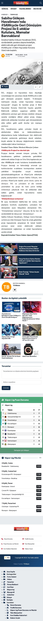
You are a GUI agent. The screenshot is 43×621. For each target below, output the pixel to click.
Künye (9, 597)
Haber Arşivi (29, 549)
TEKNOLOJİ (14, 14)
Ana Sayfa (11, 572)
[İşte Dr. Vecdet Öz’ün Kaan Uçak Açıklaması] (11, 349)
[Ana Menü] (2, 3)
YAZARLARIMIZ (25, 9)
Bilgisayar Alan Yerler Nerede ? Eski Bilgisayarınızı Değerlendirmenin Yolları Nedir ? (31, 317)
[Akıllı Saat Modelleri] (31, 349)
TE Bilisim (16, 285)
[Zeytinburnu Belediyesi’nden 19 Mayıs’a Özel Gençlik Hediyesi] (11, 307)
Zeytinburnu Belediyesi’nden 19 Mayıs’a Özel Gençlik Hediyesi (11, 315)
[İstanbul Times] (21, 3)
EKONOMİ (37, 9)
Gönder (6, 388)
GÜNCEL (5, 9)
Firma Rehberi (12, 584)
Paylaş (6, 86)
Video (9, 579)
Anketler (10, 595)
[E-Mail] (14, 290)
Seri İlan (10, 587)
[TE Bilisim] (6, 287)
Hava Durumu (8, 539)
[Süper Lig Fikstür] (40, 458)
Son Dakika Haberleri (10, 549)
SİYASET (13, 9)
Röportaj (10, 590)
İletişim (10, 600)
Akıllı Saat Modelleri (29, 356)
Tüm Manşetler (29, 544)
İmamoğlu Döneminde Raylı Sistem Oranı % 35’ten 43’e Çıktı (30, 338)
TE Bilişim (26, 564)
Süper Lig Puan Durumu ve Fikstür (23, 610)
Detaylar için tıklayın (21, 450)
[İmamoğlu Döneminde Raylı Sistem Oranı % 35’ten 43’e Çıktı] (31, 330)
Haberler (4, 14)
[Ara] (41, 3)
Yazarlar (10, 582)
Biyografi (10, 592)
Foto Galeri (11, 577)
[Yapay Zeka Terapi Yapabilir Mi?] (11, 330)
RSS (8, 557)
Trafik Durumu (29, 539)
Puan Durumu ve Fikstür (11, 544)
